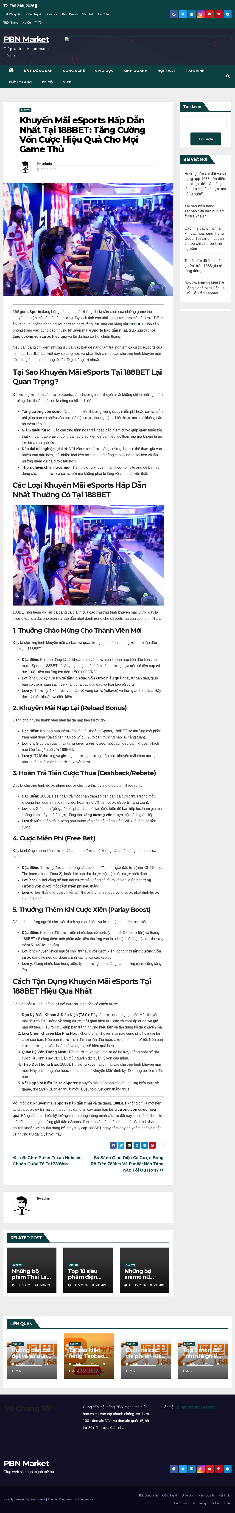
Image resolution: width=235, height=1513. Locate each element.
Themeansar (86, 1499)
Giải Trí (25, 110)
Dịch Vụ (17, 1344)
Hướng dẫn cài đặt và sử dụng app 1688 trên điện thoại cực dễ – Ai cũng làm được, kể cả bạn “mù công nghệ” (206, 184)
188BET (137, 324)
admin (47, 163)
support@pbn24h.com (195, 1407)
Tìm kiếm (192, 106)
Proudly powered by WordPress (24, 1499)
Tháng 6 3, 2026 (200, 1364)
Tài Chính (104, 14)
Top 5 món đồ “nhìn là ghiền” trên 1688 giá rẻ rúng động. (203, 266)
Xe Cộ (26, 22)
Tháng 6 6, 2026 (86, 1364)
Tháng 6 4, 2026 (143, 1364)
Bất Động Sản (12, 14)
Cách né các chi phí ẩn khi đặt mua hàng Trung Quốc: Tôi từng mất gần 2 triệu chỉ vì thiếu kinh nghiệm (204, 238)
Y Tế (38, 22)
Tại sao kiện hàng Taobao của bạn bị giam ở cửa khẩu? (204, 211)
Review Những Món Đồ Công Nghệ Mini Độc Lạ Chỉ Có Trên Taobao (205, 288)
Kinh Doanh (70, 14)
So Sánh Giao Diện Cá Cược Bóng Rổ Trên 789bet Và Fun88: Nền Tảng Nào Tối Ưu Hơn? (127, 1163)
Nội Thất (87, 14)
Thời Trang (10, 22)
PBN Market (26, 39)
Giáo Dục (51, 14)
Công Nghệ (33, 14)
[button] (228, 76)
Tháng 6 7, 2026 (29, 1364)
